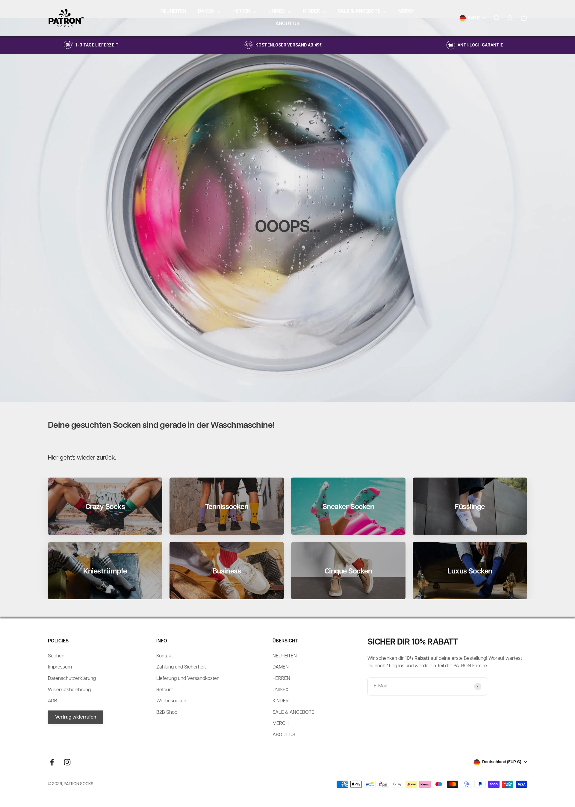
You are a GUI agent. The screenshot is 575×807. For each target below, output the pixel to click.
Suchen (56, 656)
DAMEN (206, 11)
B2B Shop (166, 712)
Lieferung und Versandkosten (188, 678)
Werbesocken (171, 701)
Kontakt (164, 656)
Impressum (60, 667)
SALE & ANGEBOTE (359, 11)
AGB (52, 701)
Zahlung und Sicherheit (181, 667)
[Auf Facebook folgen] (52, 762)
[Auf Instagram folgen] (67, 762)
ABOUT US (287, 24)
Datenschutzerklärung (72, 678)
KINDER (311, 11)
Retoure (164, 690)
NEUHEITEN (173, 11)
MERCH (406, 11)
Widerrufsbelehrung (69, 690)
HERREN (241, 11)
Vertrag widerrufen (75, 717)
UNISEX (276, 11)
